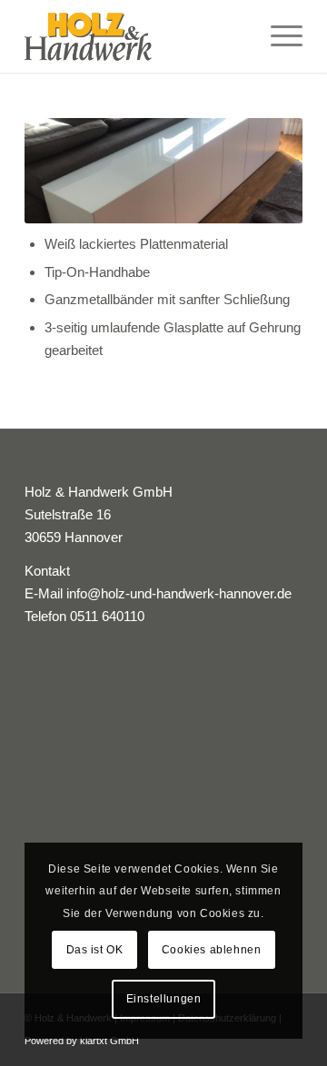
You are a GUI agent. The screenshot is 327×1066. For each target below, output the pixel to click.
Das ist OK (95, 949)
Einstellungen (164, 998)
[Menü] (277, 36)
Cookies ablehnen (212, 949)
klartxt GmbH (109, 1040)
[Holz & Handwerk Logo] (136, 36)
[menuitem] (277, 36)
